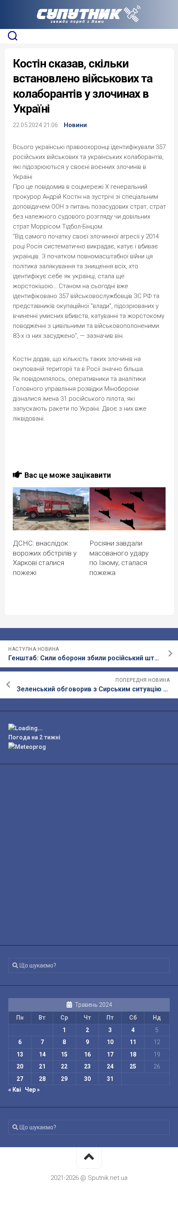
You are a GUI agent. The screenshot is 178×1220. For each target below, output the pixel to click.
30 (87, 1079)
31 (110, 1079)
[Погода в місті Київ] (89, 728)
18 (133, 1054)
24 (110, 1066)
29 (64, 1079)
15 (64, 1054)
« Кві (14, 1089)
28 (42, 1079)
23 (87, 1066)
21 (42, 1066)
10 (110, 1042)
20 (20, 1066)
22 (64, 1066)
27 (20, 1079)
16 (87, 1054)
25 (133, 1066)
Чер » (32, 1089)
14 (42, 1054)
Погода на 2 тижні (34, 737)
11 (133, 1042)
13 (20, 1054)
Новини (75, 125)
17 (110, 1054)
